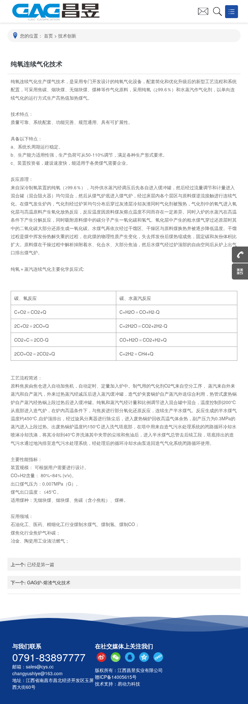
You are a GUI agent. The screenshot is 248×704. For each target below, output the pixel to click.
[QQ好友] (130, 657)
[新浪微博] (101, 657)
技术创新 (67, 35)
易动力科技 (129, 683)
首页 (48, 35)
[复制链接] (158, 657)
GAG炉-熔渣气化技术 (48, 582)
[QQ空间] (144, 657)
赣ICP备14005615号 (116, 677)
